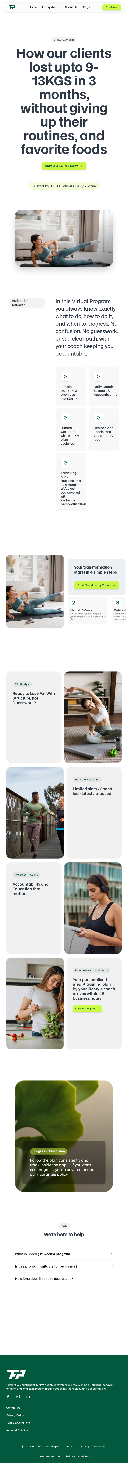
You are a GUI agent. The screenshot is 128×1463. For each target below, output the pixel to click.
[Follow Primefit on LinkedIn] (28, 1396)
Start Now (111, 7)
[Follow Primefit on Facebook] (8, 1396)
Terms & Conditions (18, 1423)
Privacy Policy (15, 1415)
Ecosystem (49, 7)
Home (33, 7)
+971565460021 (50, 1456)
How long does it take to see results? (44, 1278)
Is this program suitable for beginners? (46, 1266)
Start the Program (85, 1009)
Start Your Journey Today (61, 166)
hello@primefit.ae (77, 1456)
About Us (70, 7)
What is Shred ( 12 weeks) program (42, 1254)
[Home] (12, 7)
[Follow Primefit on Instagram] (18, 1396)
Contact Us (13, 1408)
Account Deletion (17, 1430)
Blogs (86, 7)
